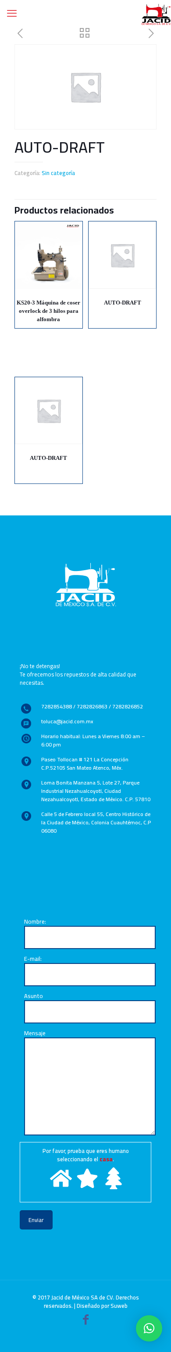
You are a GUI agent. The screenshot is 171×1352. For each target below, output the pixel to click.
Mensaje (35, 1033)
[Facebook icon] (85, 1321)
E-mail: (33, 959)
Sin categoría (58, 173)
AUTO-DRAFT (122, 302)
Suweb (119, 1305)
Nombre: (35, 922)
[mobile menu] (11, 13)
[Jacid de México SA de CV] (156, 13)
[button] (149, 1328)
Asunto (33, 996)
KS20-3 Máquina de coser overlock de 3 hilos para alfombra (48, 310)
